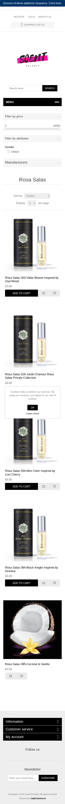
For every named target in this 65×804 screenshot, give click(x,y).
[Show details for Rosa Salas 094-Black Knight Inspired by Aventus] (32, 533)
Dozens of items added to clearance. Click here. (32, 3)
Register (19, 17)
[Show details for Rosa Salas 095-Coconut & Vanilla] (32, 629)
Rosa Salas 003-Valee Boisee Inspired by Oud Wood (32, 279)
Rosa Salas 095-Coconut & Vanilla (27, 664)
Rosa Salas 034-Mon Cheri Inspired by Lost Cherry (30, 472)
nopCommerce (38, 798)
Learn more (32, 413)
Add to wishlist (54, 293)
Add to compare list (43, 293)
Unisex (15, 151)
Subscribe (48, 778)
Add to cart (21, 293)
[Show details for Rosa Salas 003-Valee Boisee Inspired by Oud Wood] (32, 243)
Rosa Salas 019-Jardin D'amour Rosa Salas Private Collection (29, 376)
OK (32, 407)
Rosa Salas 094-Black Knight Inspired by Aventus (31, 569)
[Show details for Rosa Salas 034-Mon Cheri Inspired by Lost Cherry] (32, 436)
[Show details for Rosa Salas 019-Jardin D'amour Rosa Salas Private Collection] (32, 339)
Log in (31, 17)
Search (50, 88)
